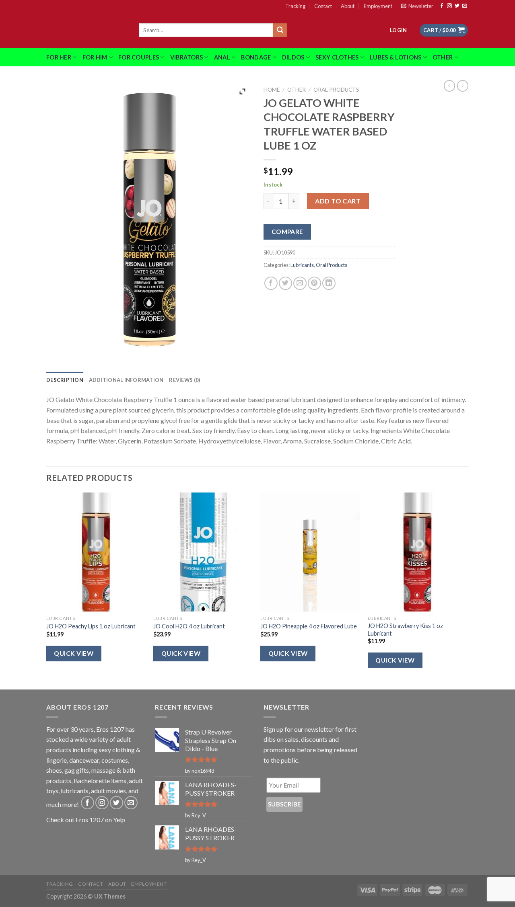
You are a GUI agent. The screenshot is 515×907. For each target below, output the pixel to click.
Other (443, 57)
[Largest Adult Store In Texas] (86, 30)
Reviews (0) (184, 380)
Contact (323, 6)
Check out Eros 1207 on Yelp (85, 819)
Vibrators (186, 57)
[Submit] (280, 30)
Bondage (256, 57)
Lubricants (302, 265)
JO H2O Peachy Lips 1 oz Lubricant (91, 626)
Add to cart (337, 201)
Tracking (295, 6)
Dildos (293, 57)
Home (272, 89)
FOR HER (58, 57)
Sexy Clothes (336, 57)
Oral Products (336, 89)
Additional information (126, 380)
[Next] (466, 590)
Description (64, 380)
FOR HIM (94, 57)
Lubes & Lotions (395, 57)
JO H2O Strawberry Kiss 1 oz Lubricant (405, 629)
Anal (222, 57)
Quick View (73, 653)
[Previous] (47, 590)
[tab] (64, 380)
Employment (378, 6)
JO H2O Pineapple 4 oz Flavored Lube (308, 626)
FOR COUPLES (138, 57)
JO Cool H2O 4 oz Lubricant (189, 626)
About (347, 6)
